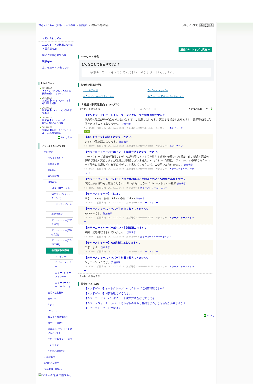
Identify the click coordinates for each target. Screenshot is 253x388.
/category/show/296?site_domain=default (45, 323)
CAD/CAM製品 (51, 363)
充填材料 (52, 298)
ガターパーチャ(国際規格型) (61, 222)
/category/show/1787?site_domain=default (41, 363)
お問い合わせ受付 (51, 38)
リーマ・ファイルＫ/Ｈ (61, 206)
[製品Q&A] (146, 37)
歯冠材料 (52, 170)
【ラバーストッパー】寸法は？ (103, 193)
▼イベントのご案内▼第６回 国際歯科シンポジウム (56, 92)
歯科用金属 (53, 164)
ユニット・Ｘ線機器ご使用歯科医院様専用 (58, 46)
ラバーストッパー (63, 264)
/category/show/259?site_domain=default (45, 311)
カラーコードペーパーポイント (63, 284)
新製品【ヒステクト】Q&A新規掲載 (57, 111)
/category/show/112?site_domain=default (49, 221)
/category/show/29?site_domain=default (45, 170)
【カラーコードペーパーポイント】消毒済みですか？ (116, 227)
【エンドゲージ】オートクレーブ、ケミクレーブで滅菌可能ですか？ (125, 115)
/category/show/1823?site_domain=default (45, 299)
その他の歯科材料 (57, 351)
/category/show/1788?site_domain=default (41, 357)
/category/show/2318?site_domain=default (49, 204)
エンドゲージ (62, 256)
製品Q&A (47, 61)
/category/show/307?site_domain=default (45, 351)
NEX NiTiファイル (60, 188)
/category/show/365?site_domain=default (45, 339)
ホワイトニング (55, 158)
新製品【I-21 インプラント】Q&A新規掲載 (56, 101)
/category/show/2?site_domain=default (45, 164)
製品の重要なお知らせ (54, 55)
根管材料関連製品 (60, 250)
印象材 (51, 304)
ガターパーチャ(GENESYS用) (61, 242)
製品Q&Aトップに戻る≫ (195, 49)
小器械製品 (49, 357)
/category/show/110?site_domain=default (49, 231)
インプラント (54, 345)
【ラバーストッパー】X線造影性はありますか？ (113, 242)
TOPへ (210, 316)
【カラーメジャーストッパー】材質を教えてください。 (117, 257)
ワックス (52, 310)
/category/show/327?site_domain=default (45, 329)
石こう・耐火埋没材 (58, 316)
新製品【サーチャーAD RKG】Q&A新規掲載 (54, 121)
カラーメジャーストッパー (63, 274)
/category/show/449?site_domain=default (45, 345)
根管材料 (83, 25)
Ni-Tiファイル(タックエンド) (60, 196)
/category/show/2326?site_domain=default (49, 251)
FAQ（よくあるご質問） (51, 25)
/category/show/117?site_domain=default (45, 293)
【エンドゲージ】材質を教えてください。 (109, 137)
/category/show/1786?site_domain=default (41, 152)
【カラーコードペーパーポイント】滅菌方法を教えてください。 (122, 152)
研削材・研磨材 (55, 323)
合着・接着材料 (55, 292)
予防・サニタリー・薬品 (60, 339)
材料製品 (70, 25)
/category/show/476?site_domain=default (49, 241)
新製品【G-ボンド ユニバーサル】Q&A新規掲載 (57, 131)
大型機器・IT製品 (53, 369)
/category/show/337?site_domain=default (49, 188)
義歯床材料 (53, 176)
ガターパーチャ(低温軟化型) (61, 232)
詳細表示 (126, 124)
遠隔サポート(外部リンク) (56, 67)
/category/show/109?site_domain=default (45, 182)
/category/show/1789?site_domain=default (41, 369)
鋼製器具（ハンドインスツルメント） (60, 331)
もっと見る (66, 137)
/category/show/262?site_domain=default (45, 317)
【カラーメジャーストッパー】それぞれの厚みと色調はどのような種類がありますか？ (135, 179)
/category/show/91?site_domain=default (45, 176)
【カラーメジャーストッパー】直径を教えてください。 (117, 208)
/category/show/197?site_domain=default (45, 305)
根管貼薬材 (57, 214)
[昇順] (211, 108)
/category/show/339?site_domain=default (49, 194)
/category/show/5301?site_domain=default (49, 214)
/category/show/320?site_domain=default (45, 158)
